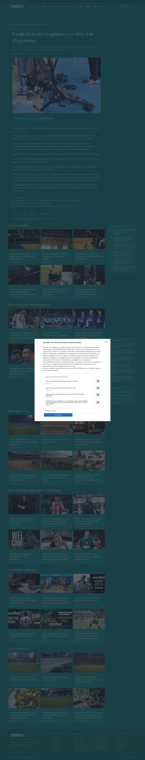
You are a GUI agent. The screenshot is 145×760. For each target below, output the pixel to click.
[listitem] (72, 377)
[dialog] (72, 380)
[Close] (107, 343)
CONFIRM (58, 415)
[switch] (97, 381)
